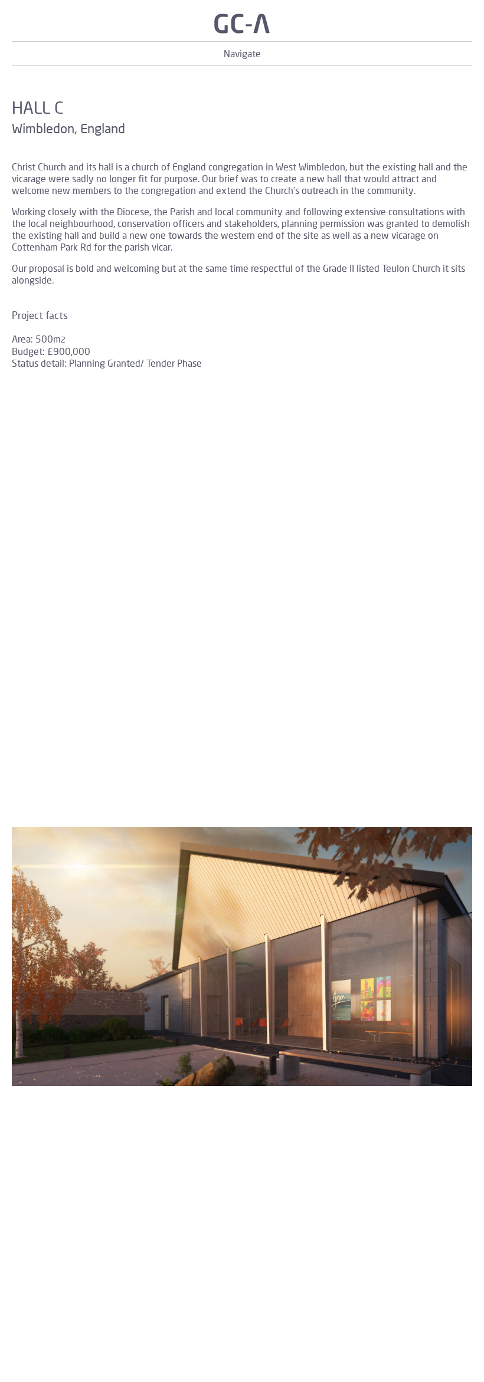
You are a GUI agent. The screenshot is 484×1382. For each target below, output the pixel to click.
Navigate (242, 53)
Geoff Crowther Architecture (242, 23)
